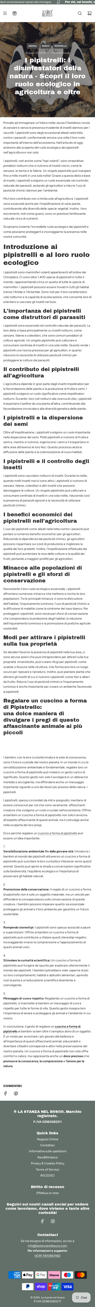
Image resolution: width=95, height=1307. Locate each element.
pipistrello (60, 46)
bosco (45, 46)
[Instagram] (53, 1221)
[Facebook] (42, 1221)
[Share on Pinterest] (16, 1094)
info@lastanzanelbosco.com (47, 1246)
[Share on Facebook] (5, 1094)
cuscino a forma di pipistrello (57, 833)
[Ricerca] (80, 13)
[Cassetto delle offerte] (14, 13)
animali (32, 46)
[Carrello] (89, 13)
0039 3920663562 (47, 1256)
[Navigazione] (5, 13)
